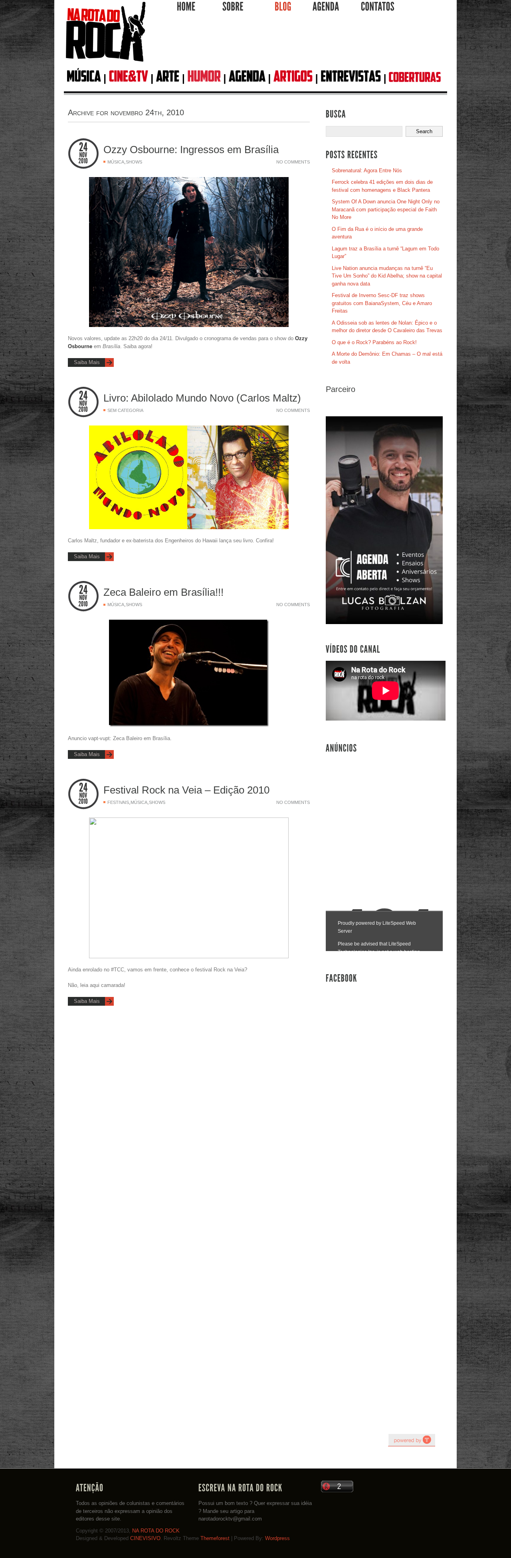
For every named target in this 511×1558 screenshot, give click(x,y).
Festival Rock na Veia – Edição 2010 (186, 790)
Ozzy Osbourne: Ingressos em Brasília (191, 150)
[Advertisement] (297, 43)
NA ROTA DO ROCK (156, 1531)
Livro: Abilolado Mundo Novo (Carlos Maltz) (202, 398)
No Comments (293, 162)
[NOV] (83, 155)
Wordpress (277, 1538)
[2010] (83, 161)
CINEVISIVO (145, 1538)
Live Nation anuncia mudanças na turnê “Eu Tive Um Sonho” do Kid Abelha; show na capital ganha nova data (387, 276)
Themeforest (215, 1538)
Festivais (118, 802)
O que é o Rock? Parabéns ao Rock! (374, 342)
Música (115, 162)
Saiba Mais (87, 362)
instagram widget (411, 1440)
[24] (83, 147)
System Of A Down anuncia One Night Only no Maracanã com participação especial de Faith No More (386, 209)
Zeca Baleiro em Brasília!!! (163, 592)
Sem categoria (125, 410)
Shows (134, 162)
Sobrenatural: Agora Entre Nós (367, 170)
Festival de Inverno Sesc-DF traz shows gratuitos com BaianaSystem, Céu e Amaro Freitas (382, 303)
